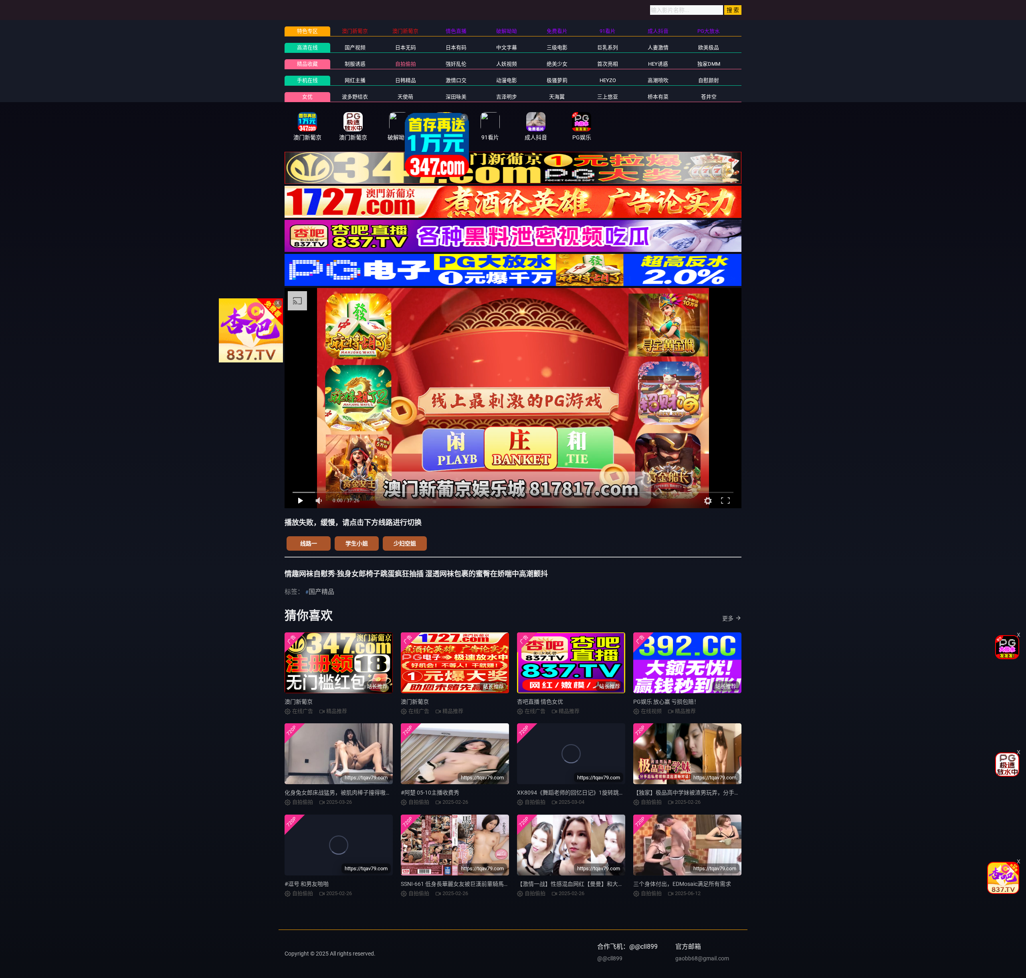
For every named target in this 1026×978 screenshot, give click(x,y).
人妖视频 (506, 64)
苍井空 (709, 97)
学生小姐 (356, 543)
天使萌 (405, 97)
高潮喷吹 (658, 80)
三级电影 (557, 47)
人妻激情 (658, 47)
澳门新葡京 (299, 701)
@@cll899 (609, 958)
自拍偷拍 (405, 64)
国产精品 (321, 592)
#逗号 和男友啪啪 (307, 884)
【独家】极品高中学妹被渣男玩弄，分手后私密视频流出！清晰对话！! (721, 792)
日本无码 (405, 47)
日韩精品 (405, 80)
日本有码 (456, 47)
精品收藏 (307, 64)
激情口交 (456, 80)
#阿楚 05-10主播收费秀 (430, 792)
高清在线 (307, 47)
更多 (727, 618)
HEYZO (608, 80)
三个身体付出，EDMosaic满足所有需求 (682, 884)
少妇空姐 (405, 543)
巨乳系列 (607, 47)
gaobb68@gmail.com (702, 958)
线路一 (308, 543)
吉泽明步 (506, 97)
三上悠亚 (607, 97)
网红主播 (355, 80)
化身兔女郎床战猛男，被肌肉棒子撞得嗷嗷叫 (341, 792)
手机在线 (307, 80)
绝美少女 (557, 64)
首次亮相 (607, 64)
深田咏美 (456, 97)
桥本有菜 (658, 97)
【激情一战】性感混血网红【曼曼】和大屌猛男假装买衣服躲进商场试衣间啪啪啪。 (621, 884)
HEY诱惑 (658, 64)
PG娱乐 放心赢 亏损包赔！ (666, 701)
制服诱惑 (355, 64)
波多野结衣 (355, 97)
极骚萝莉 (557, 80)
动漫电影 (506, 80)
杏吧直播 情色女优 (540, 701)
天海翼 (557, 97)
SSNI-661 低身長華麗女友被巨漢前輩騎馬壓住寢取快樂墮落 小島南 (484, 884)
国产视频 (355, 47)
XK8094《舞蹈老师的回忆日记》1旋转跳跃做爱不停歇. (585, 792)
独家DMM (708, 64)
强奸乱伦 (456, 64)
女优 (307, 97)
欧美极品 (708, 47)
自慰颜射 (708, 80)
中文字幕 (506, 47)
